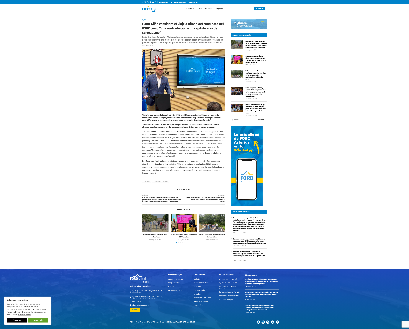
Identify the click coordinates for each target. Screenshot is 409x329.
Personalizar (17, 320)
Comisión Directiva (175, 279)
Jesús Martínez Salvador (161, 181)
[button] (145, 229)
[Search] (252, 8)
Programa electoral (175, 290)
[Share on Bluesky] (186, 190)
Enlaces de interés (226, 275)
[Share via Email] (188, 190)
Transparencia (199, 290)
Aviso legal (198, 294)
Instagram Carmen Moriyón (229, 292)
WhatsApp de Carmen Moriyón (227, 287)
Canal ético (198, 305)
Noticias (171, 286)
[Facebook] (142, 2)
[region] (27, 311)
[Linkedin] (150, 2)
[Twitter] (145, 2)
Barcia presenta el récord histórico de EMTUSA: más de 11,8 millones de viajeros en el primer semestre (256, 59)
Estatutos (197, 286)
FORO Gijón (147, 181)
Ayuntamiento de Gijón (228, 283)
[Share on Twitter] (179, 190)
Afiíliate (197, 279)
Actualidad (190, 8)
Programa (219, 8)
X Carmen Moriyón (226, 299)
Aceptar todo (38, 320)
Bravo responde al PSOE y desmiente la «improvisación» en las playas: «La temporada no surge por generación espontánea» (256, 92)
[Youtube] (153, 2)
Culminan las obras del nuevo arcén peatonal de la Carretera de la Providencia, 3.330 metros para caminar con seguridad (256, 45)
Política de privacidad (202, 298)
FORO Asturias (199, 275)
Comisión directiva (205, 8)
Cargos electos (173, 283)
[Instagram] (148, 2)
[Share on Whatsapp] (181, 190)
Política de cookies (24, 315)
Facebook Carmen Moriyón (229, 296)
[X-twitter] (263, 322)
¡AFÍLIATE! (260, 8)
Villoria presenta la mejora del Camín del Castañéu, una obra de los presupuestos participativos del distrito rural (256, 75)
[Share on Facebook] (177, 190)
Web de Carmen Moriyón (228, 279)
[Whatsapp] (155, 2)
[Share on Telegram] (184, 190)
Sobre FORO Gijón (175, 275)
